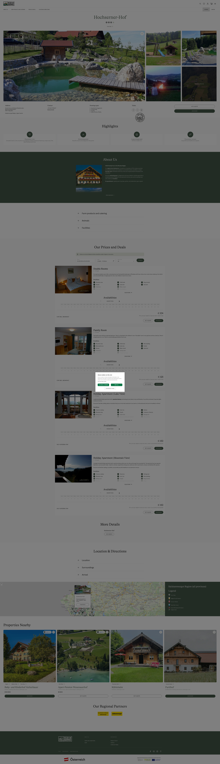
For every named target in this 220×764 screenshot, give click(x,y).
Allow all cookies (103, 384)
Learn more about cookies (102, 381)
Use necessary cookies (110, 388)
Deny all (117, 384)
